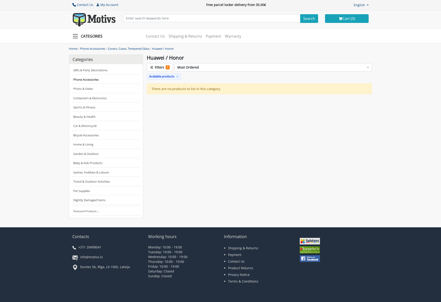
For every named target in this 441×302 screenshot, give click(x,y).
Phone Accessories (92, 49)
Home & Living (83, 144)
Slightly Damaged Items (89, 200)
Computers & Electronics (90, 98)
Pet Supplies (81, 191)
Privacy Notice (239, 274)
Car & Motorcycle (85, 126)
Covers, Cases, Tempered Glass (129, 49)
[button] (361, 5)
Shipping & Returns (185, 36)
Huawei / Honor (163, 49)
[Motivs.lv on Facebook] (310, 259)
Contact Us (85, 5)
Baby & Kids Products (87, 163)
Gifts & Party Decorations (90, 70)
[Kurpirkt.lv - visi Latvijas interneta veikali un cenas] (310, 250)
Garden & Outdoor (86, 154)
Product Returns (240, 268)
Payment (213, 36)
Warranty (233, 36)
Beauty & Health (84, 117)
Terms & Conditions (243, 281)
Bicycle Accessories (86, 135)
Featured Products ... (86, 211)
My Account (109, 5)
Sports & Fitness (84, 107)
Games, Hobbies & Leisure (91, 172)
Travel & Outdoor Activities (91, 181)
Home (73, 49)
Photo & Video (83, 89)
